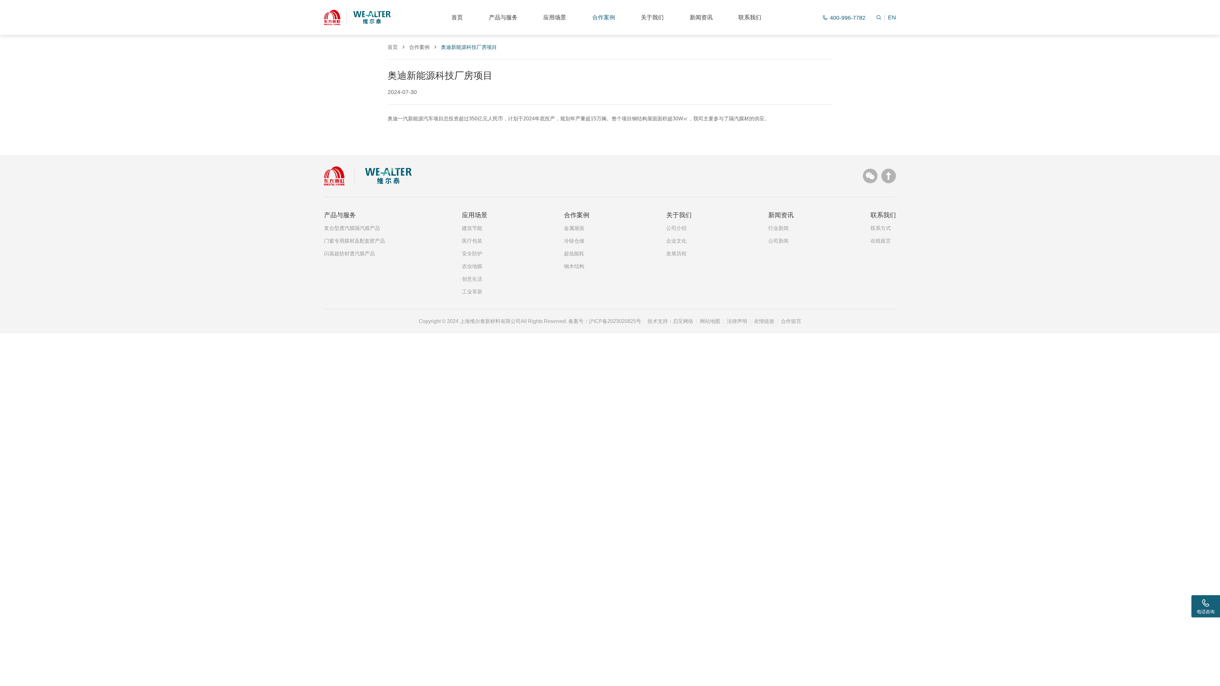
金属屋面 (574, 228)
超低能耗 (574, 253)
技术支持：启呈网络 (670, 321)
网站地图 (710, 321)
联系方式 (881, 228)
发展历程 (676, 253)
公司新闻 (778, 241)
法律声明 (737, 321)
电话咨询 (1206, 611)
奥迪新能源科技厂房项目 (469, 47)
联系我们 (749, 17)
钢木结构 (574, 266)
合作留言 (791, 321)
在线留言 (881, 241)
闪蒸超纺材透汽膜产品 (349, 253)
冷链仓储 (574, 241)
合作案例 (603, 17)
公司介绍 (676, 228)
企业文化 (676, 241)
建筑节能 (472, 228)
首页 (457, 17)
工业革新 (472, 291)
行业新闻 (778, 228)
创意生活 (472, 279)
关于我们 (652, 17)
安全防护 (472, 253)
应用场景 (554, 17)
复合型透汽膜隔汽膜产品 (352, 228)
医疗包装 (472, 241)
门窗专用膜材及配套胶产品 (354, 241)
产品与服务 (503, 17)
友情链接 (764, 321)
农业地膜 (472, 266)
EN (892, 17)
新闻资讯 (701, 17)
